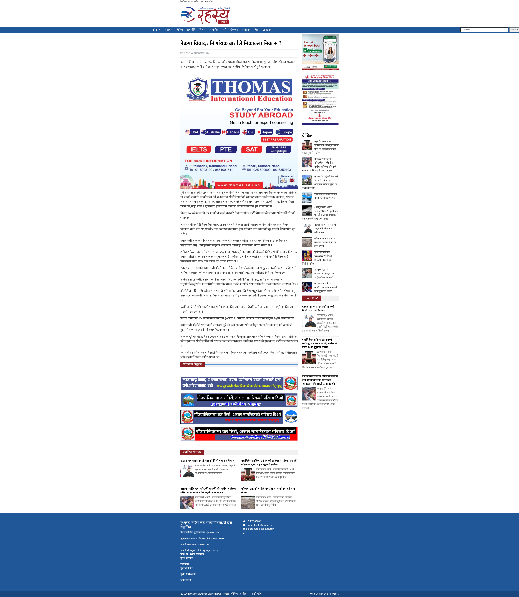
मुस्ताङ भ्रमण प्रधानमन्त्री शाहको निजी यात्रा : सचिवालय (325, 229)
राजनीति (191, 29)
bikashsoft (333, 594)
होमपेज (156, 29)
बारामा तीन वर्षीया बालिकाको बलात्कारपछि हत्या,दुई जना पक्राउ (325, 287)
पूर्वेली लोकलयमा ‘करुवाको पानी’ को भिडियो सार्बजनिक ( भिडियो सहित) (317, 258)
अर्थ (224, 29)
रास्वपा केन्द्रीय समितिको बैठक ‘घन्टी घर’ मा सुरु (325, 196)
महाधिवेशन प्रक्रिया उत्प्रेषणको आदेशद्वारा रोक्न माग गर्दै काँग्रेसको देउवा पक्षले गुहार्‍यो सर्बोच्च (320, 147)
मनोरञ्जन (246, 29)
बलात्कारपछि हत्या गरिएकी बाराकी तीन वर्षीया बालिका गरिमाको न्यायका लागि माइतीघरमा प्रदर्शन (319, 165)
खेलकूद (234, 29)
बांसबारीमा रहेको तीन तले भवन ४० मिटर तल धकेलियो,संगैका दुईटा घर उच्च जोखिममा (320, 182)
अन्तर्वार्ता (213, 29)
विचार (202, 29)
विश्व (256, 29)
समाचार (168, 29)
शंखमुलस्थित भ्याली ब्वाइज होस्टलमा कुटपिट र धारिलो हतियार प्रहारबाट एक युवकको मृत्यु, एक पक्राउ (320, 213)
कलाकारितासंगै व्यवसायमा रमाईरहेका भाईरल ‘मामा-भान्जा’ (324, 274)
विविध (180, 29)
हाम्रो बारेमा (257, 594)
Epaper (267, 29)
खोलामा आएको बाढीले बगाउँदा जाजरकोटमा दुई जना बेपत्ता (325, 242)
